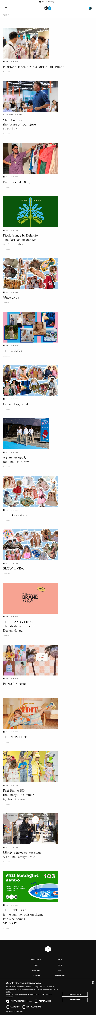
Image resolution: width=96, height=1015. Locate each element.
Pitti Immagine (36, 960)
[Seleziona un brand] (48, 8)
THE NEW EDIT (15, 737)
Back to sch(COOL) (16, 182)
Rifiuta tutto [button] (75, 1000)
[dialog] (48, 997)
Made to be (11, 297)
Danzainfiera (60, 976)
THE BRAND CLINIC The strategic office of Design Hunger (19, 626)
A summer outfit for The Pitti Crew (16, 460)
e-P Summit (36, 976)
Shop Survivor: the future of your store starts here (19, 125)
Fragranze (36, 970)
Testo (60, 970)
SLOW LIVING (14, 568)
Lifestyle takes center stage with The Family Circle (22, 855)
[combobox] (93, 982)
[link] (90, 8)
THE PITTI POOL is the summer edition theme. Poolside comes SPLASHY (23, 917)
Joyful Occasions (15, 515)
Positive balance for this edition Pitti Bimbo (33, 67)
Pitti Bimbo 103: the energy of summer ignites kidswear (18, 795)
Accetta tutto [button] (75, 994)
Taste (60, 965)
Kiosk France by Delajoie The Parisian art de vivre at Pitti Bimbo (20, 240)
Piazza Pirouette (14, 684)
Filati (36, 965)
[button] (33, 1011)
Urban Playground (15, 404)
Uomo (60, 960)
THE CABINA (12, 351)
